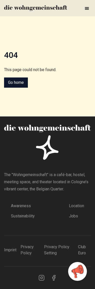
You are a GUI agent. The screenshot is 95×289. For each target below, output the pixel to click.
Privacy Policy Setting (56, 249)
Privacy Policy (27, 249)
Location (76, 205)
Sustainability (23, 216)
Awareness (21, 205)
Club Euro (82, 249)
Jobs (73, 216)
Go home (16, 82)
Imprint (10, 249)
